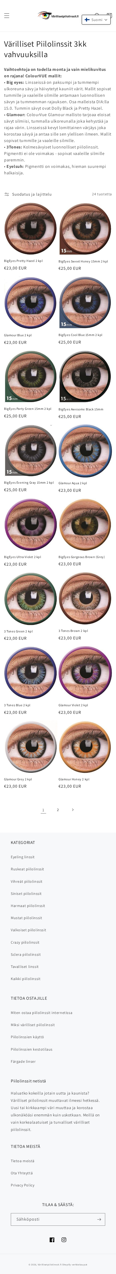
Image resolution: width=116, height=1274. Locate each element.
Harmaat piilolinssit (28, 905)
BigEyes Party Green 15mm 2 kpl (28, 409)
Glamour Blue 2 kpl (18, 335)
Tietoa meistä (23, 1160)
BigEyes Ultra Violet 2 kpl (22, 557)
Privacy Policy (22, 1185)
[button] (7, 16)
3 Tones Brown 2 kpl (73, 631)
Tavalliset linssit (25, 966)
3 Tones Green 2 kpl (18, 631)
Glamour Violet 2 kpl (73, 705)
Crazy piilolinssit (25, 942)
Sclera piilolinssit (26, 954)
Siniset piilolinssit (26, 893)
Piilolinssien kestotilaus (32, 1049)
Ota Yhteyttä (22, 1173)
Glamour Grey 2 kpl (18, 779)
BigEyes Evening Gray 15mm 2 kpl (29, 482)
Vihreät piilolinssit (27, 881)
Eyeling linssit (23, 856)
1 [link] (43, 809)
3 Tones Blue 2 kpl (17, 705)
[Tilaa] (99, 1219)
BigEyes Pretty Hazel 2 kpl (23, 261)
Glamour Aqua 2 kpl (73, 483)
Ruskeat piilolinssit (27, 869)
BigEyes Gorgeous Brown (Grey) (82, 557)
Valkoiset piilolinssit (28, 929)
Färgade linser (23, 1061)
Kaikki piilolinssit (25, 978)
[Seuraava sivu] (73, 810)
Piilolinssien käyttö (27, 1036)
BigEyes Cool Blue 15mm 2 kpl (81, 335)
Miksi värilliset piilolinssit (33, 1024)
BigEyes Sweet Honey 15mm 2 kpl (83, 261)
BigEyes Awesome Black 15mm (81, 409)
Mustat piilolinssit (26, 917)
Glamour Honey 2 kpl (74, 779)
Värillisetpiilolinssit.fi (50, 1264)
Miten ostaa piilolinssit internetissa (41, 1012)
